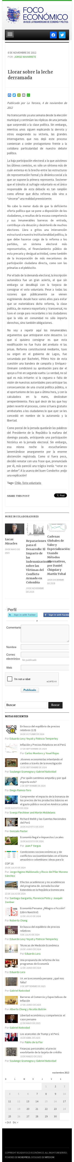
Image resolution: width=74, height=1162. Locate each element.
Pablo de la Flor (34, 1042)
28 (37, 1116)
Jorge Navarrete (25, 57)
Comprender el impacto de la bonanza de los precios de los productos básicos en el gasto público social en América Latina (44, 800)
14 (37, 1101)
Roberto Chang (18, 920)
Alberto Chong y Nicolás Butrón (28, 1009)
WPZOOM (49, 1157)
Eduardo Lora (32, 953)
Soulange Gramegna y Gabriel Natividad (33, 771)
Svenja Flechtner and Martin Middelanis (32, 812)
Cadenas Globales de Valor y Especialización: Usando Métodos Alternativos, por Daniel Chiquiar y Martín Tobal (56, 555)
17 (64, 1101)
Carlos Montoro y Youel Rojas (42, 753)
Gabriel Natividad (20, 990)
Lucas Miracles (11, 541)
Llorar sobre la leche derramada (30, 74)
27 (27, 1116)
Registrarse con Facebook (58, 615)
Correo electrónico (13, 656)
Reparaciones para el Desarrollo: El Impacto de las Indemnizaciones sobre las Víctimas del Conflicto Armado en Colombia (35, 561)
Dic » (15, 1122)
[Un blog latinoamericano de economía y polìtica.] (37, 14)
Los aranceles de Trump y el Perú (39, 1034)
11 (9, 1101)
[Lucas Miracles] (14, 530)
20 (27, 1109)
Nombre (11, 647)
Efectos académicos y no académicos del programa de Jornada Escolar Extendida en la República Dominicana (42, 886)
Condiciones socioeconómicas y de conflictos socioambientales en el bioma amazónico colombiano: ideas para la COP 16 (36, 857)
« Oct (8, 1122)
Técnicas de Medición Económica (39, 945)
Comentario (13, 627)
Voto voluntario (31, 483)
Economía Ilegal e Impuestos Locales (42, 837)
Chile (18, 483)
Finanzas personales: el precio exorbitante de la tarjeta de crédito (41, 1050)
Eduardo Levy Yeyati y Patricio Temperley (34, 738)
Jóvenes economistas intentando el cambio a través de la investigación (41, 761)
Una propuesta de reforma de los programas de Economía (39, 962)
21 (37, 1109)
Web (9, 667)
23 (55, 1109)
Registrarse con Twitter (22, 615)
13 (27, 1101)
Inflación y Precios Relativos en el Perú (43, 744)
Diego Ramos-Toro (20, 790)
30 (55, 1116)
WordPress (24, 1157)
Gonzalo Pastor (19, 831)
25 (9, 1116)
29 (46, 1116)
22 (46, 1109)
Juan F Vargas (33, 845)
